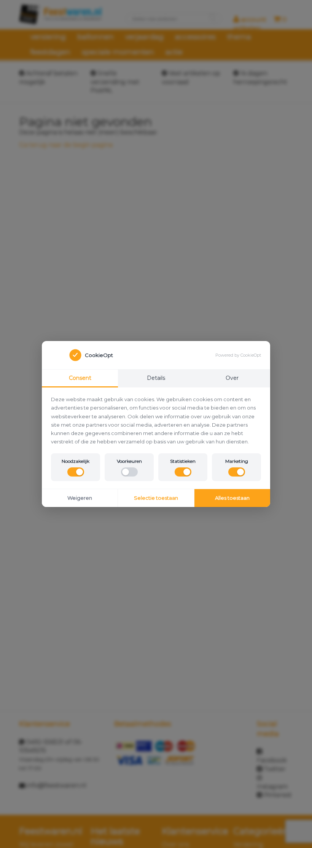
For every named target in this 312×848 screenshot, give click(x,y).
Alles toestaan (232, 498)
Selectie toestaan (156, 498)
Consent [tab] (80, 378)
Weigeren (79, 498)
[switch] (75, 472)
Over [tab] (232, 378)
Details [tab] (156, 378)
